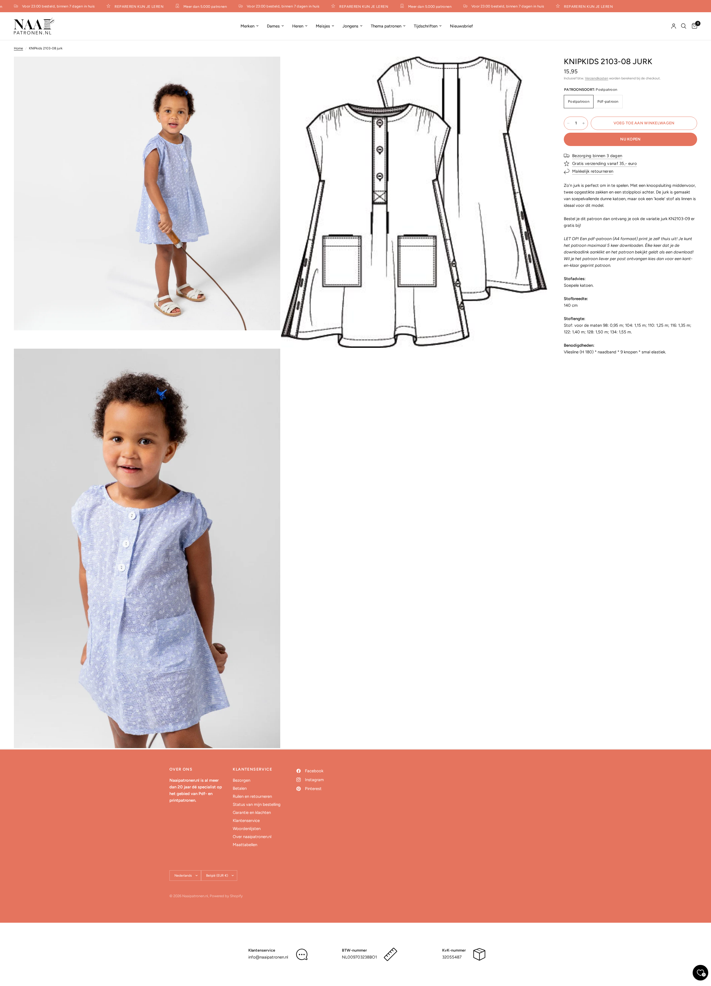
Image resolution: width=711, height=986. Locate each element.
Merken (247, 26)
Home (18, 48)
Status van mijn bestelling (257, 804)
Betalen (240, 788)
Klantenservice (246, 820)
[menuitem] (249, 26)
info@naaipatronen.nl (268, 957)
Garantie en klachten (252, 812)
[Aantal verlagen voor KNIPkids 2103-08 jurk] (568, 123)
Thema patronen (386, 26)
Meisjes (323, 26)
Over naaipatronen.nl (252, 836)
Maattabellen (245, 844)
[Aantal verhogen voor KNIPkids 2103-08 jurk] (583, 123)
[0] (693, 26)
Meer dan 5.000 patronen (193, 6)
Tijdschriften (425, 26)
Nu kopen (630, 139)
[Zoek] (683, 26)
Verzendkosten (596, 78)
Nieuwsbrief (461, 26)
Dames (273, 26)
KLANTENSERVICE (252, 769)
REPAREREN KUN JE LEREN (127, 6)
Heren (297, 26)
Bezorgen (241, 780)
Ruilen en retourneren (252, 796)
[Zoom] (268, 68)
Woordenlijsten (247, 828)
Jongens (350, 26)
